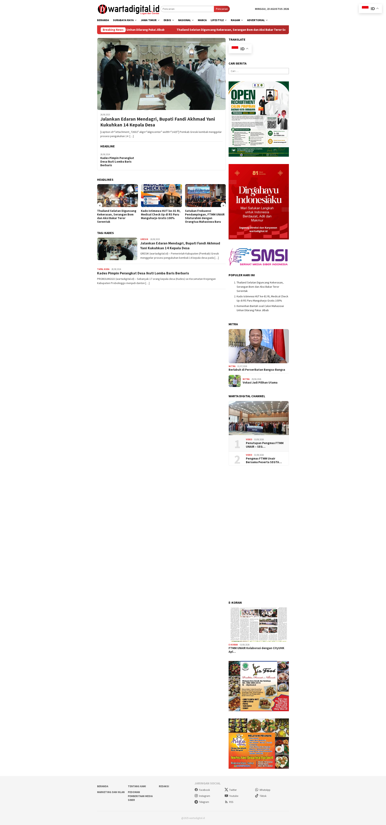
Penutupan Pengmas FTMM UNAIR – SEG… (264, 444)
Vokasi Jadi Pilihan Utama (260, 382)
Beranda (102, 786)
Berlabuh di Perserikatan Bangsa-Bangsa (257, 369)
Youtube (233, 796)
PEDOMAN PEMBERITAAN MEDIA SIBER (140, 796)
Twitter (233, 790)
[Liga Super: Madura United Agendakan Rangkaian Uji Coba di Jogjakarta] (205, 195)
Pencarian (222, 9)
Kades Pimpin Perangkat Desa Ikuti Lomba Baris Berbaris (117, 161)
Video (249, 439)
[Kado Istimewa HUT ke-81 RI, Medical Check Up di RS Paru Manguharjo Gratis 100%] (117, 195)
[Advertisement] (259, 533)
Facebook (204, 790)
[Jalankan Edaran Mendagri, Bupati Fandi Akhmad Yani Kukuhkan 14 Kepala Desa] (161, 74)
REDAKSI (164, 786)
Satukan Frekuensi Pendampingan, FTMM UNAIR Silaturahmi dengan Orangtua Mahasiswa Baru (161, 216)
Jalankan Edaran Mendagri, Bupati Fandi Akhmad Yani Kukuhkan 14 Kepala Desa (157, 122)
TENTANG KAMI (137, 786)
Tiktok (263, 796)
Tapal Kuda (103, 269)
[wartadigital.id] (128, 8)
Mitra (232, 366)
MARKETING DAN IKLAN (111, 792)
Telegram (204, 802)
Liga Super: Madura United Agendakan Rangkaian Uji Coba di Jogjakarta (203, 214)
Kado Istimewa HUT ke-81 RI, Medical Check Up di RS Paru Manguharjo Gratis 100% (117, 214)
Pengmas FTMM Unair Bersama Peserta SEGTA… (264, 460)
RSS (231, 802)
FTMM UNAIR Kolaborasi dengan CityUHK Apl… (256, 650)
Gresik (144, 239)
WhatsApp (265, 790)
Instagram (204, 796)
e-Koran (233, 644)
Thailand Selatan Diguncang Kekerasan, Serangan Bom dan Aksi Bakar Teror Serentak (204, 30)
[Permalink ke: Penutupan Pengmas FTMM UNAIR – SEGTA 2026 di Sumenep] (259, 418)
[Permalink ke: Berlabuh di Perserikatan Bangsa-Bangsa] (259, 346)
